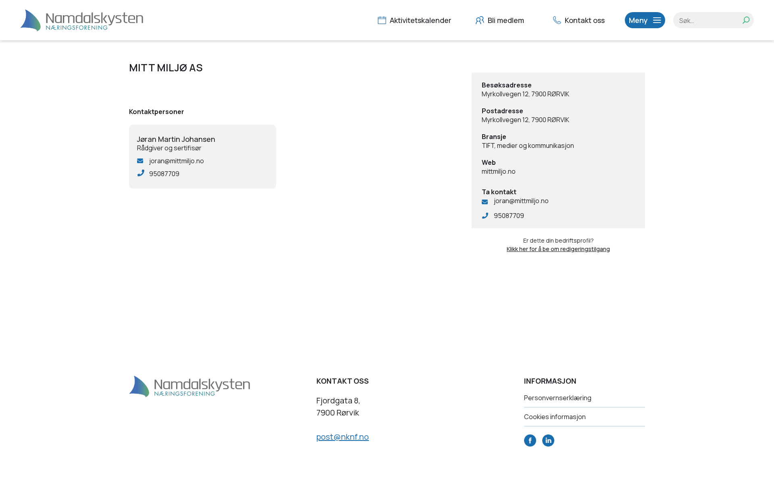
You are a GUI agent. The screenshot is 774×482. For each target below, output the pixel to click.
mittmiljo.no (499, 171)
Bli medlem (505, 20)
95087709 (509, 215)
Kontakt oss (584, 20)
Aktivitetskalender (420, 20)
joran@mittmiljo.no (521, 200)
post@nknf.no (342, 436)
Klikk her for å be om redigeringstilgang (558, 249)
